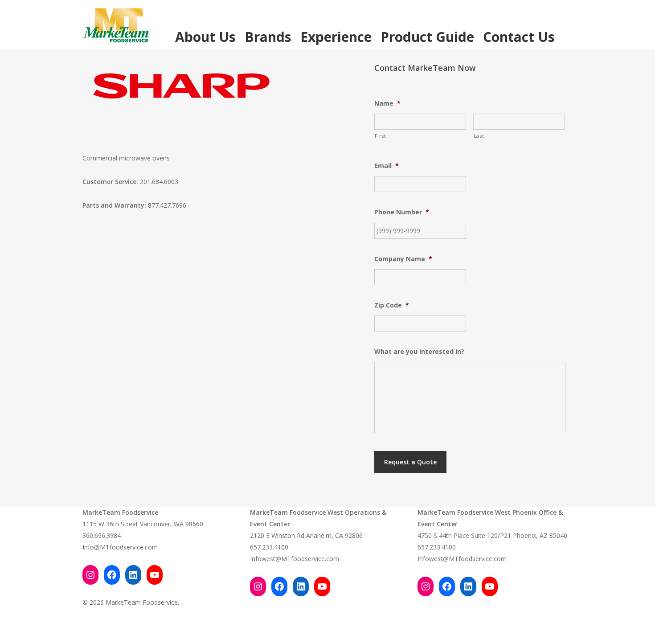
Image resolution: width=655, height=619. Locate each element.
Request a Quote (410, 462)
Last (479, 135)
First (380, 135)
